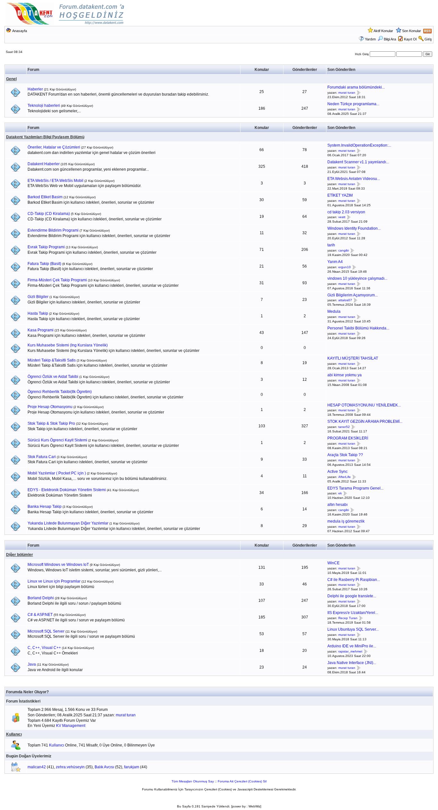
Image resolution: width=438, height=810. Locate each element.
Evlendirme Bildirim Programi (53, 230)
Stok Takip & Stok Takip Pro (51, 423)
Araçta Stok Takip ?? (345, 455)
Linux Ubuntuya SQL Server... (353, 629)
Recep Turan (348, 618)
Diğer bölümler (19, 554)
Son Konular (411, 31)
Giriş (428, 39)
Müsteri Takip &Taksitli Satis (52, 360)
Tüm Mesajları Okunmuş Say (193, 781)
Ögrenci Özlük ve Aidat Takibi (53, 376)
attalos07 (345, 300)
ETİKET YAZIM (340, 195)
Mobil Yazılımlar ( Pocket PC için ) (57, 473)
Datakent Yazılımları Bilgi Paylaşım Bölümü (45, 137)
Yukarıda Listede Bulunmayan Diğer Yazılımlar (68, 523)
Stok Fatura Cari (42, 457)
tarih (331, 245)
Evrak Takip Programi (46, 247)
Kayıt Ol (410, 39)
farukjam (131, 767)
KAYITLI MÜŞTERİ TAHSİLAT (352, 358)
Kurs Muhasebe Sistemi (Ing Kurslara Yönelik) (68, 345)
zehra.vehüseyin (70, 767)
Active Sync (337, 471)
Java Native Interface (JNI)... (351, 663)
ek (340, 493)
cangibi (343, 250)
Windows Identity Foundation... (354, 228)
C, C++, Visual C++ (44, 647)
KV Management (70, 725)
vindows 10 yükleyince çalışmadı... (357, 278)
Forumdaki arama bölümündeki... (356, 87)
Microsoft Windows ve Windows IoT (58, 564)
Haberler (35, 89)
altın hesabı (337, 504)
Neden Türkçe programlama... (353, 104)
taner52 (344, 427)
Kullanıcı (14, 734)
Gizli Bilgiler (38, 296)
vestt (341, 217)
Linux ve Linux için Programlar (54, 581)
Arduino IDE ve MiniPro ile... (351, 646)
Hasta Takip (38, 313)
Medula (334, 311)
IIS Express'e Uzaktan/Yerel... (352, 612)
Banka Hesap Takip (45, 506)
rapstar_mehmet (350, 651)
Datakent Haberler (44, 164)
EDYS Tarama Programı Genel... (355, 488)
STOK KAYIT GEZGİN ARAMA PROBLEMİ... (364, 421)
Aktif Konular (383, 31)
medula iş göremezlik (346, 521)
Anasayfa (19, 31)
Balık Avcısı (104, 767)
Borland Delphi (41, 598)
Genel (11, 79)
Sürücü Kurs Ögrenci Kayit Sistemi (57, 440)
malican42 (37, 767)
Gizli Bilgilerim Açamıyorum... (352, 295)
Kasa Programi (41, 330)
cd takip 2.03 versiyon (346, 212)
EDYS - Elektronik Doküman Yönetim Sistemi (67, 490)
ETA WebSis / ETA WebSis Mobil (55, 180)
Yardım (370, 39)
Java (32, 664)
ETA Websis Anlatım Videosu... (353, 178)
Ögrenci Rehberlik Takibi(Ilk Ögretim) (60, 391)
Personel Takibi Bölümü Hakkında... (358, 328)
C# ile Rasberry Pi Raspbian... (353, 579)
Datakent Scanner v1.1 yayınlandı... (358, 162)
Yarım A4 (335, 262)
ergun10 (344, 267)
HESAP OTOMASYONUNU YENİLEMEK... (364, 405)
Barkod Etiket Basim (45, 197)
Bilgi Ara (390, 39)
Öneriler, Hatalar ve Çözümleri (54, 147)
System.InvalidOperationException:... (359, 145)
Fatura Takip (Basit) (44, 263)
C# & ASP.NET (40, 614)
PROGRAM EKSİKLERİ (347, 438)
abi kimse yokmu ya (344, 375)
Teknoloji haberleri (44, 105)
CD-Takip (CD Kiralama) (49, 213)
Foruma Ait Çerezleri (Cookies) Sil (242, 781)
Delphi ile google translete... (351, 596)
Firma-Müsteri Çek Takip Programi (57, 280)
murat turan (346, 92)
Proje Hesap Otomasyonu (50, 407)
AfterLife (344, 477)
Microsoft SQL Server (46, 631)
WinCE (333, 563)
